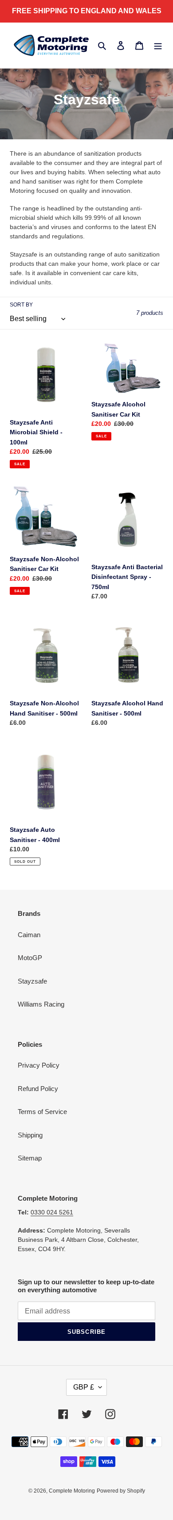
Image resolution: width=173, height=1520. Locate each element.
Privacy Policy (38, 1065)
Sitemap (30, 1158)
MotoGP (30, 957)
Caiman (29, 934)
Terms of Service (42, 1111)
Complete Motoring (72, 1491)
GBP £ (83, 1387)
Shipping (30, 1135)
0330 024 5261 (52, 1212)
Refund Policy (38, 1088)
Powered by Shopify (121, 1491)
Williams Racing (41, 1004)
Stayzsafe (32, 981)
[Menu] (158, 45)
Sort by (21, 305)
